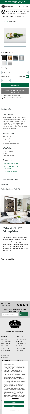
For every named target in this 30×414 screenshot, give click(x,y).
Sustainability (5, 348)
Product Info (6, 109)
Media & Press (5, 355)
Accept (14, 402)
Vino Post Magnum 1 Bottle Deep (9, 285)
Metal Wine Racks (21, 341)
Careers (3, 353)
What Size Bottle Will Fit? (11, 189)
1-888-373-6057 (18, 3)
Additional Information (9, 179)
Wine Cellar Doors (21, 348)
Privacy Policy (15, 398)
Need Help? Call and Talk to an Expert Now (15, 91)
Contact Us (4, 357)
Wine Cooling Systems (22, 346)
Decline (14, 406)
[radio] (3, 58)
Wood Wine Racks (21, 339)
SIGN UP (23, 314)
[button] (20, 6)
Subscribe (7, 309)
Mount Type (4, 68)
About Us (4, 339)
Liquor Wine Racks (21, 343)
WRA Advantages (6, 341)
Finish (7, 53)
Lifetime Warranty (6, 346)
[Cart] (24, 6)
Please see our (14, 97)
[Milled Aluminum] (11, 280)
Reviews (4, 184)
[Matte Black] (3, 280)
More (17, 353)
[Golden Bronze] (6, 280)
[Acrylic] (14, 280)
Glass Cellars (19, 350)
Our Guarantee (5, 343)
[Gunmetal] (8, 280)
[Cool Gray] (17, 280)
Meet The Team (5, 350)
